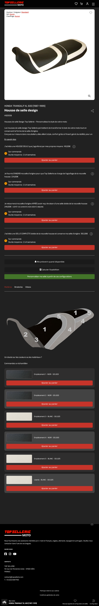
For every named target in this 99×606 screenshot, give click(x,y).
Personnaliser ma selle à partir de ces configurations (49, 276)
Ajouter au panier (50, 160)
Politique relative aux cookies (49, 591)
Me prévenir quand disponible (50, 261)
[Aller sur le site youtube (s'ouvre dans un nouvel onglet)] (14, 554)
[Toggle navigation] (93, 4)
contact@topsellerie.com (13, 577)
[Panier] (81, 3)
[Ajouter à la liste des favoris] (90, 12)
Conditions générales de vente (49, 595)
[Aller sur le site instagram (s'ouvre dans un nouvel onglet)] (10, 554)
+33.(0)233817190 (12, 580)
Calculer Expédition (50, 269)
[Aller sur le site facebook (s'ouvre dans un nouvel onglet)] (5, 554)
